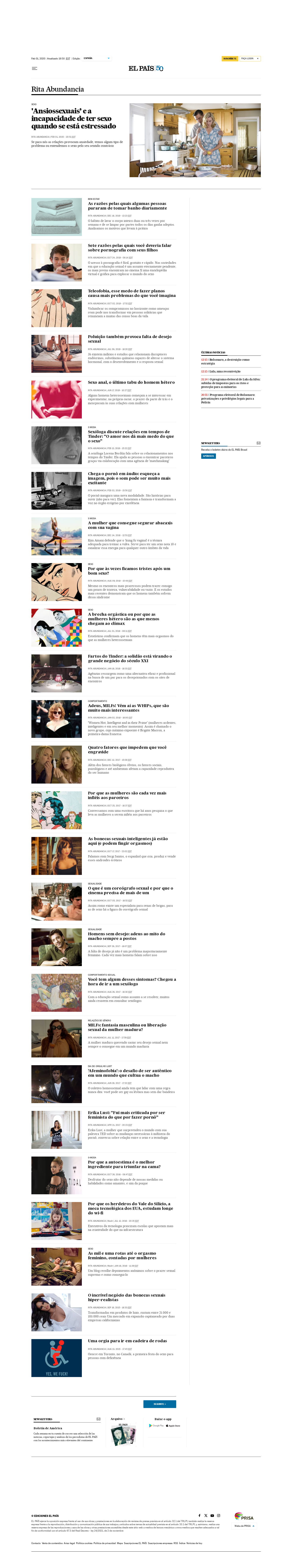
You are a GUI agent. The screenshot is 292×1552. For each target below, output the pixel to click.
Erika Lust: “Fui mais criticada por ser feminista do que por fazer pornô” (126, 1115)
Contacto (36, 1543)
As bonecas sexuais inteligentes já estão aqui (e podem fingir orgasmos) (128, 841)
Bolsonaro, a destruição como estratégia (225, 361)
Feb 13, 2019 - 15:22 (119, 448)
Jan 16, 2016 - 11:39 (126, 1266)
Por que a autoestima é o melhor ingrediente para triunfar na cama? (124, 1165)
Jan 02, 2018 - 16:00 (119, 717)
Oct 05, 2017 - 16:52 (119, 900)
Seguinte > (160, 1404)
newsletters (210, 443)
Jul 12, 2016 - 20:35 (126, 1221)
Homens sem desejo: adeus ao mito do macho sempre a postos (126, 936)
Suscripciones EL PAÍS (135, 1543)
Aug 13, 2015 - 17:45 (119, 1349)
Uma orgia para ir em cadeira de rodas (127, 1341)
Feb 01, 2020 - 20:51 (63, 137)
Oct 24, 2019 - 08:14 (120, 257)
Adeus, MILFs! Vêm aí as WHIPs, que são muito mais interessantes (128, 708)
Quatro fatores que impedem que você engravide (127, 750)
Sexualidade (95, 884)
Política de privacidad (105, 1543)
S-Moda (92, 1158)
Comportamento (97, 701)
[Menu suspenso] (34, 68)
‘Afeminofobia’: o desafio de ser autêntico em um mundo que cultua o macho (130, 1073)
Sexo (34, 104)
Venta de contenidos (52, 1543)
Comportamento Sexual (102, 975)
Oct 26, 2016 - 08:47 (119, 1174)
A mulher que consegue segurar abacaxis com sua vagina (130, 525)
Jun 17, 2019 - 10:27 (119, 390)
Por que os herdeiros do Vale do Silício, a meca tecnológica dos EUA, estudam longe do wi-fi (130, 1208)
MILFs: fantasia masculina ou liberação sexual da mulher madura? (127, 1027)
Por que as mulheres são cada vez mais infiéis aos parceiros (127, 795)
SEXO (90, 1249)
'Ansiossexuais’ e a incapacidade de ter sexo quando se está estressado (73, 118)
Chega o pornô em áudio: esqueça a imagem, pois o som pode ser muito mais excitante (129, 478)
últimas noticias (213, 352)
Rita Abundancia (57, 89)
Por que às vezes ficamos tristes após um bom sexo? (129, 571)
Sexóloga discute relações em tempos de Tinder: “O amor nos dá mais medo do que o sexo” (131, 436)
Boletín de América (48, 1428)
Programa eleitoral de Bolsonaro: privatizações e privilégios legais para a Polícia (228, 398)
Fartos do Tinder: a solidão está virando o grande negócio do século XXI (130, 659)
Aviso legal (69, 1543)
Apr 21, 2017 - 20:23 (119, 1125)
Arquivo (117, 1419)
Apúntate (208, 456)
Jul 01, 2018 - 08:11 (119, 631)
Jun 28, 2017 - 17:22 (119, 1083)
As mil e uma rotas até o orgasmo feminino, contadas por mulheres (122, 1256)
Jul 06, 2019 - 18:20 (119, 349)
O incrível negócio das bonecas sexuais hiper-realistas (126, 1298)
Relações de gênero (99, 1021)
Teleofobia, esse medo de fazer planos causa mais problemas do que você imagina (132, 293)
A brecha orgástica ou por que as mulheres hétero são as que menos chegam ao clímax (124, 619)
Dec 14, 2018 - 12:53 (119, 535)
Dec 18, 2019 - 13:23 (119, 216)
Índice (182, 1543)
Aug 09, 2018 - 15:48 (119, 581)
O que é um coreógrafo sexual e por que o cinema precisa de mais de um (130, 891)
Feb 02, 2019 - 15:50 (119, 490)
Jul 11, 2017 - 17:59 (119, 1037)
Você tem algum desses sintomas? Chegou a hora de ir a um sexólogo (132, 982)
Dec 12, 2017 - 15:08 (119, 760)
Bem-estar (94, 199)
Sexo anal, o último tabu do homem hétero (131, 383)
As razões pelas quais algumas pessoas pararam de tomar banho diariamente (127, 206)
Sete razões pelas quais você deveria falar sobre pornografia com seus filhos (130, 248)
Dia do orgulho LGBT (100, 1066)
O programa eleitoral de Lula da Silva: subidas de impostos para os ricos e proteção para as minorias (230, 383)
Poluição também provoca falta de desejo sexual (130, 339)
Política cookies (84, 1543)
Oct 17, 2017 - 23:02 (119, 851)
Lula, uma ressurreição (225, 371)
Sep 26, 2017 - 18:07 (119, 946)
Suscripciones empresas (160, 1543)
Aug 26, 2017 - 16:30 (119, 992)
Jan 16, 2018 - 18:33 (119, 668)
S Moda (92, 427)
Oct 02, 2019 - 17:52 (119, 303)
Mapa (120, 1543)
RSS (176, 1543)
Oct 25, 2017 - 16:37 (119, 805)
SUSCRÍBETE (230, 58)
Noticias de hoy (194, 1543)
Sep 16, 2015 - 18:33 (119, 1307)
